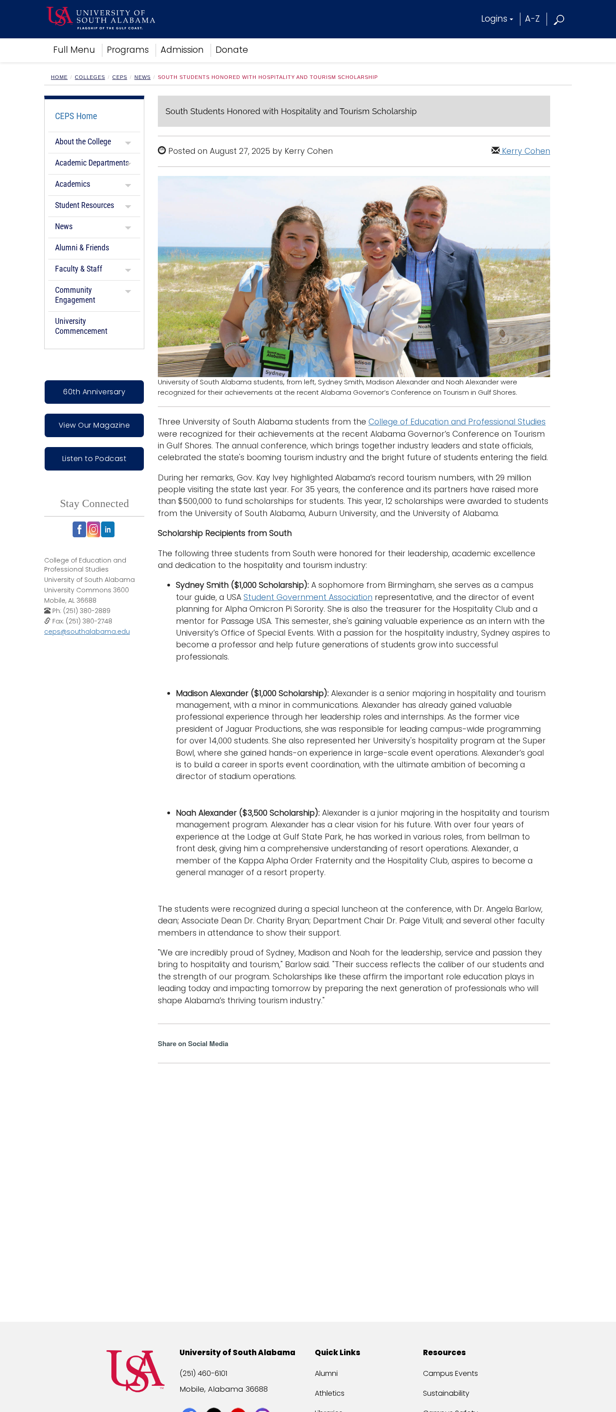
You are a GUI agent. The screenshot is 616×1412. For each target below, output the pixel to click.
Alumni (326, 1373)
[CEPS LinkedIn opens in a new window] (108, 529)
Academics (72, 184)
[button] (559, 18)
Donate (232, 50)
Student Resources (84, 205)
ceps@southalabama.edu (87, 631)
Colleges (90, 77)
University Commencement (81, 326)
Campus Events (450, 1373)
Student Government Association (308, 597)
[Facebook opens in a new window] (79, 529)
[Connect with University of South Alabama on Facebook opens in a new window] (190, 1399)
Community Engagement (75, 295)
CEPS (119, 77)
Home (59, 77)
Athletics (330, 1393)
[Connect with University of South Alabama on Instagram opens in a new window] (264, 1399)
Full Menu (74, 50)
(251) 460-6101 (203, 1373)
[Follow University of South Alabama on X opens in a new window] (215, 1399)
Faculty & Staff (78, 268)
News (142, 77)
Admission (182, 50)
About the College (83, 141)
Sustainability (446, 1393)
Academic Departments (92, 162)
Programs (128, 50)
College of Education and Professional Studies (457, 421)
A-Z (532, 19)
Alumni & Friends (82, 247)
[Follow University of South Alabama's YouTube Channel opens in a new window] (239, 1399)
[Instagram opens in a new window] (94, 529)
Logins (494, 19)
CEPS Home (76, 116)
